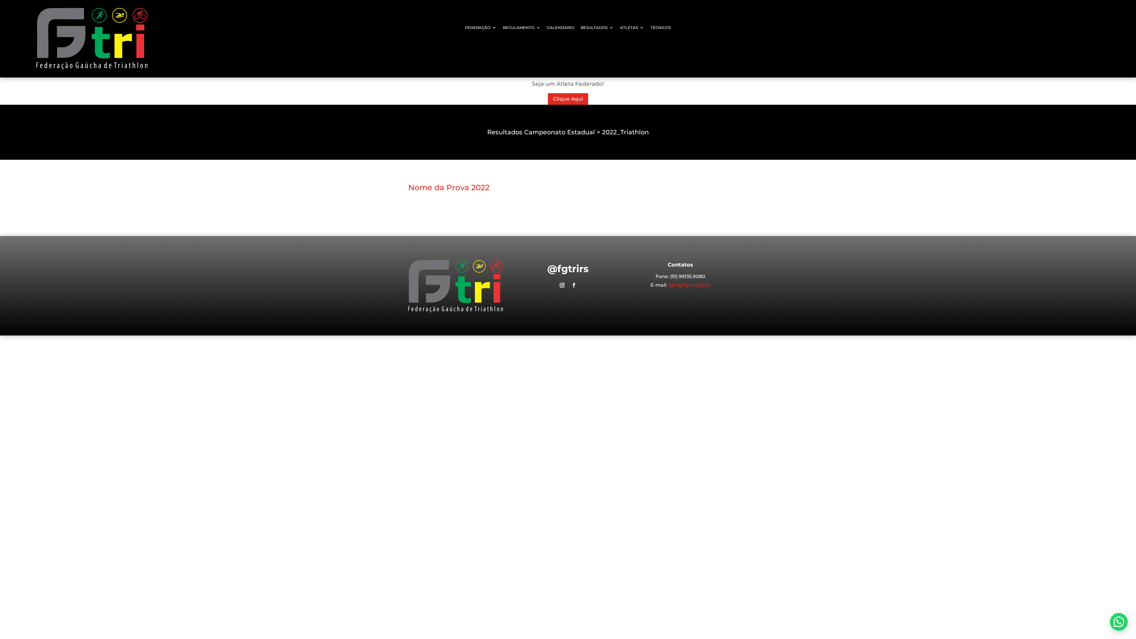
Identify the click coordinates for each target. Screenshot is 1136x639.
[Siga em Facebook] (574, 285)
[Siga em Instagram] (562, 285)
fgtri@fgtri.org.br (689, 285)
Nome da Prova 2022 (449, 187)
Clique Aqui (568, 99)
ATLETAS (629, 27)
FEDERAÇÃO (477, 27)
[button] (1119, 622)
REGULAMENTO (519, 27)
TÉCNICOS (661, 27)
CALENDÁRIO (560, 27)
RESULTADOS (594, 27)
